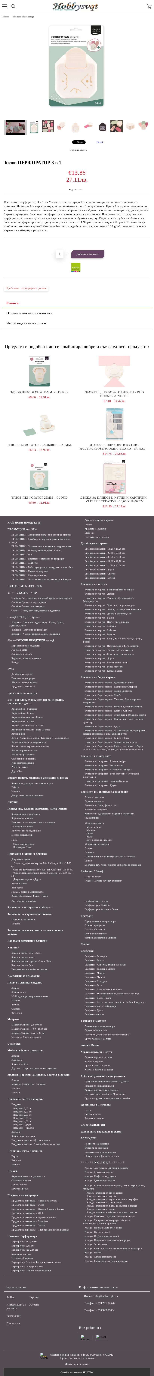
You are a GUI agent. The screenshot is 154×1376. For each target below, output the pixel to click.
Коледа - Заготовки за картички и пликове (106, 1168)
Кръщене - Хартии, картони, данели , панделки (35, 634)
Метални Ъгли (94, 827)
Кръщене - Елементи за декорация (29, 629)
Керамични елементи (22, 818)
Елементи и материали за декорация (104, 791)
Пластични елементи (22, 826)
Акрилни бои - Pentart (22, 713)
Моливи (15, 1088)
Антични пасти (19, 883)
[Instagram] (92, 1318)
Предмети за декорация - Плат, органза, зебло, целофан (40, 1229)
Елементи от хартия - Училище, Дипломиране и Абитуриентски (108, 600)
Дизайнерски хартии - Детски (100, 578)
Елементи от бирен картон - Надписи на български (111, 686)
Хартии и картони (94, 1061)
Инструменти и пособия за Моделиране (105, 1094)
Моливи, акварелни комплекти (100, 937)
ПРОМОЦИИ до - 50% (22, 529)
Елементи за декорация (23, 678)
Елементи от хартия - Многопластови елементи (109, 654)
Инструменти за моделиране (26, 830)
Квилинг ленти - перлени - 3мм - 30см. (31, 961)
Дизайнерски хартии (21, 674)
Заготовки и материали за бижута (29, 907)
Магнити (91, 830)
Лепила (88, 524)
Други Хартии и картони (97, 1065)
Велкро (15, 1004)
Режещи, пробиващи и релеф (99, 1086)
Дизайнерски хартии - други (99, 569)
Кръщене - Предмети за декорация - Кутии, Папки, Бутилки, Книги (36, 624)
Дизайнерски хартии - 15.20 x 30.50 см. (105, 565)
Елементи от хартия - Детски (100, 593)
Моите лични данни (77, 1364)
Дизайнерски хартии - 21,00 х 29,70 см (105, 561)
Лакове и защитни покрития (99, 520)
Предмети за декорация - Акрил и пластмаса (34, 1200)
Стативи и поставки (95, 929)
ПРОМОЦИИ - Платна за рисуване (29, 571)
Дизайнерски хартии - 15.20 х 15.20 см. (105, 549)
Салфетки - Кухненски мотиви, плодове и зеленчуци (112, 993)
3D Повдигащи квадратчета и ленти (29, 996)
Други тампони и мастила (98, 1038)
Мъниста (15, 791)
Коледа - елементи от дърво (101, 1209)
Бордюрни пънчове (21, 1254)
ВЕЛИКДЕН (88, 1138)
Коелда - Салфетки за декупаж (100, 1176)
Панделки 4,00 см (22, 1121)
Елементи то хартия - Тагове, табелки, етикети (109, 650)
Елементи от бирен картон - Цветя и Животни (108, 710)
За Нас (10, 1297)
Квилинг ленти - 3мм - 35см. (26, 953)
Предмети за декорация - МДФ (27, 1213)
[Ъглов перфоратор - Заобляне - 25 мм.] (39, 424)
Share (80, 142)
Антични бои (18, 734)
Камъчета (16, 1160)
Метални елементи (94, 823)
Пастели (15, 1092)
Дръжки (15, 1056)
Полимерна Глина (22, 847)
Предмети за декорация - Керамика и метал (33, 1217)
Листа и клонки (92, 1114)
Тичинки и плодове (94, 1118)
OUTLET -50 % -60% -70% (25, 586)
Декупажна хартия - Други (27, 879)
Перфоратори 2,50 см (22, 1245)
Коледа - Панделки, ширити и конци (103, 1227)
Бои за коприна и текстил (24, 750)
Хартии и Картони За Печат (99, 1069)
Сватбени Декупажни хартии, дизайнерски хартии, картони (41, 598)
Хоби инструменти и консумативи (103, 1076)
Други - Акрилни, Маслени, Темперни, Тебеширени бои (40, 738)
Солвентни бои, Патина (23, 758)
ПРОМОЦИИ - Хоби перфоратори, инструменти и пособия (42, 567)
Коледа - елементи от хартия (101, 1196)
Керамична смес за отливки (25, 814)
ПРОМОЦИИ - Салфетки (24, 563)
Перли (14, 1156)
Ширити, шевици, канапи (24, 682)
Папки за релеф (93, 876)
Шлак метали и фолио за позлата (102, 1156)
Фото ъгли (16, 1013)
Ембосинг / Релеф (92, 871)
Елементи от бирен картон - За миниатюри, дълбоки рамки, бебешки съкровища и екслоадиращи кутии (114, 732)
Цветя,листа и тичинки (96, 1104)
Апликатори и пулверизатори (100, 1026)
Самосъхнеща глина (23, 844)
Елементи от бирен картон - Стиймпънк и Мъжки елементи (115, 715)
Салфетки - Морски (95, 973)
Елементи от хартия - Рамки (99, 617)
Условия (34, 1304)
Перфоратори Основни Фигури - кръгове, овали (36, 1262)
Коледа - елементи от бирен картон (105, 1193)
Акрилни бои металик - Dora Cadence (30, 729)
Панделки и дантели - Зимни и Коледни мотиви (35, 1144)
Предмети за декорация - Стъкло (28, 1225)
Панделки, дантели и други (25, 1099)
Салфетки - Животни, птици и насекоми (105, 964)
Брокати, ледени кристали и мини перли (32, 783)
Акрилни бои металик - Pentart (27, 717)
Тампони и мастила (93, 1020)
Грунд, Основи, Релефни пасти (27, 892)
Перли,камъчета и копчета (25, 1151)
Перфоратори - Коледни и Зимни (102, 909)
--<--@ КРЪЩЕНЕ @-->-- (24, 617)
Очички (89, 848)
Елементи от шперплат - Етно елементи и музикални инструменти (111, 775)
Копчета (15, 1164)
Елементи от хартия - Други (99, 658)
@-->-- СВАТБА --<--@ (22, 592)
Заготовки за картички (23, 919)
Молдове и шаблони (21, 835)
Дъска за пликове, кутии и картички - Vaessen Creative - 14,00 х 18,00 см (114, 499)
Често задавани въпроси (26, 323)
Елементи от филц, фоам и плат (101, 805)
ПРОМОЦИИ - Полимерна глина (28, 575)
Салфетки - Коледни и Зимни (100, 969)
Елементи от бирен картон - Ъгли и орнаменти (108, 691)
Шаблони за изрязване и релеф (101, 1131)
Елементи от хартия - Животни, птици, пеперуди (110, 605)
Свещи (85, 944)
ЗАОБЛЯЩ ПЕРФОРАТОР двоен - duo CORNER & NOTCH (114, 394)
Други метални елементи (99, 840)
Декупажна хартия (20, 859)
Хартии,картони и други (96, 1052)
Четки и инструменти (95, 933)
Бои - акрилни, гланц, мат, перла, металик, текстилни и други (36, 701)
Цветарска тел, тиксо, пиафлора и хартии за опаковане (113, 865)
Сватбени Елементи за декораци (27, 606)
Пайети (15, 787)
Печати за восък (19, 1188)
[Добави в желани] (147, 244)
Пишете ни (13, 1323)
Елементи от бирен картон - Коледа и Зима (107, 738)
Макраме (13, 1019)
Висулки (13, 802)
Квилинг (13, 947)
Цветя (88, 1110)
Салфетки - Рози (93, 985)
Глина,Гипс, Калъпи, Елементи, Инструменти (37, 808)
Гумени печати (19, 1184)
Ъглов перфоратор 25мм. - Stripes (39, 392)
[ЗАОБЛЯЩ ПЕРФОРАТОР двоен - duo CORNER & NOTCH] (114, 372)
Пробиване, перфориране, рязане (26, 288)
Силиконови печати (21, 1180)
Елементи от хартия (94, 584)
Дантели (15, 1132)
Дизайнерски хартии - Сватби (100, 573)
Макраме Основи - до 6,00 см (26, 1024)
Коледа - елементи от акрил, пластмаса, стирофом (112, 1199)
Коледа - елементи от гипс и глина (104, 1202)
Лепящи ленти (18, 992)
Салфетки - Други (94, 1010)
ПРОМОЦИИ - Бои (21, 554)
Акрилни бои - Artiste (22, 721)
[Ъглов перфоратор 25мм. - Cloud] (39, 477)
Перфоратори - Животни (97, 905)
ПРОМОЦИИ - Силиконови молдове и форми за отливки (41, 534)
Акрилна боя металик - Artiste (27, 725)
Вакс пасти (17, 887)
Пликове (15, 923)
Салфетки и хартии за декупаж (100, 1152)
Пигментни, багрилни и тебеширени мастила (108, 1034)
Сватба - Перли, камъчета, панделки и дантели (35, 610)
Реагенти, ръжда (19, 767)
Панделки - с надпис (23, 1128)
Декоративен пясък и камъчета (27, 795)
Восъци (15, 1080)
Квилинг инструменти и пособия (101, 1090)
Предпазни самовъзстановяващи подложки (107, 1081)
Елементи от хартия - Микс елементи (104, 666)
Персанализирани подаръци (25, 645)
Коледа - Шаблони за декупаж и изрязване (106, 1261)
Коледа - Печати (93, 1252)
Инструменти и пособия (97, 537)
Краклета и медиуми (95, 528)
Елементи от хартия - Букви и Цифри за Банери (109, 589)
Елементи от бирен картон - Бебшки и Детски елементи (113, 706)
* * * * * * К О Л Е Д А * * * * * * (102, 1162)
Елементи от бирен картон (98, 677)
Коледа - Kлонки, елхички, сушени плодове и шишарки (113, 1248)
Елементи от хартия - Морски (100, 634)
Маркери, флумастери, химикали (28, 1084)
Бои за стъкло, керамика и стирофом (30, 746)
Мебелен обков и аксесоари (25, 1050)
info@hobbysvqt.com (106, 1296)
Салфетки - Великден (96, 956)
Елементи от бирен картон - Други (102, 726)
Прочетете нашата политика (77, 1358)
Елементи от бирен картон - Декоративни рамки (109, 682)
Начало (6, 17)
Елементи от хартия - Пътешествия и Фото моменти (112, 646)
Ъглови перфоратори (22, 1258)
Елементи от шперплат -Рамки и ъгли (104, 765)
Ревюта (12, 303)
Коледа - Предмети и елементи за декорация (107, 1240)
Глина (14, 840)
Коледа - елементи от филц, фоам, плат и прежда (112, 1205)
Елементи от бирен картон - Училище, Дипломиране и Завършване (112, 701)
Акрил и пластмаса (94, 797)
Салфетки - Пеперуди (96, 981)
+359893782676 (105, 1303)
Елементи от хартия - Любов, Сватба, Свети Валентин (113, 609)
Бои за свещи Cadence (22, 754)
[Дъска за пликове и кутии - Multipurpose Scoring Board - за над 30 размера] (114, 424)
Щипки (88, 860)
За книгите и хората (21, 654)
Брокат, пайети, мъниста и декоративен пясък (38, 777)
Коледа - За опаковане (96, 1244)
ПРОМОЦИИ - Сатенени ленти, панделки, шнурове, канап (41, 546)
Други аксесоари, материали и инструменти (33, 1068)
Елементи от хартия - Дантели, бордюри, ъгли (108, 613)
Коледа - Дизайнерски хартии (100, 1180)
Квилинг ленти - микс (22, 957)
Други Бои (16, 771)
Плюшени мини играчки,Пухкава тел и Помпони (110, 856)
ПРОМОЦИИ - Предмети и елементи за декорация (37, 558)
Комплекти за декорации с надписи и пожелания (109, 813)
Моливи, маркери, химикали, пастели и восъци (38, 1074)
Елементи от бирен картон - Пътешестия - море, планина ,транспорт (113, 721)
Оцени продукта (78, 150)
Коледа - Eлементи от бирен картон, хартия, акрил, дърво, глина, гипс (114, 1187)
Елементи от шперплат (96, 756)
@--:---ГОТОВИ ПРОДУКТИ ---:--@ (31, 640)
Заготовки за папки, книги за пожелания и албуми (35, 932)
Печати (12, 1171)
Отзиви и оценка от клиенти (29, 313)
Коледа (15, 662)
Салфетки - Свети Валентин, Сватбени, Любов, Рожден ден (115, 1002)
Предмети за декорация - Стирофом (29, 1221)
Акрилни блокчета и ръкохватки (28, 1176)
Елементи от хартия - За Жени (100, 626)
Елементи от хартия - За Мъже (100, 630)
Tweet (99, 142)
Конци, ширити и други (23, 1136)
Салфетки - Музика (95, 977)
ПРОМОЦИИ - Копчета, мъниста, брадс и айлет (36, 550)
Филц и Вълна (90, 1045)
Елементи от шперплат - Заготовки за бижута (108, 769)
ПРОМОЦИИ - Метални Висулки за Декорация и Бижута (41, 579)
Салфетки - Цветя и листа (98, 998)
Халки (90, 836)
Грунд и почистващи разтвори (100, 921)
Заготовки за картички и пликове (29, 914)
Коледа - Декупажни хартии (99, 1172)
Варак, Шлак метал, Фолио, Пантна (29, 896)
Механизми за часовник (97, 844)
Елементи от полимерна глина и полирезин (33, 822)
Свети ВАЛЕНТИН (93, 1125)
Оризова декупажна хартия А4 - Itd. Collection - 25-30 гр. (43, 869)
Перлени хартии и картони (98, 1057)
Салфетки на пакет (94, 1014)
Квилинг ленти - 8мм (22, 965)
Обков (90, 833)
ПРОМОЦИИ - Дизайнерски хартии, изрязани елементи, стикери (39, 541)
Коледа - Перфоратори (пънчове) (102, 1236)
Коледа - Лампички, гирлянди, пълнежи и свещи (109, 1216)
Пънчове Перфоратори (24, 17)
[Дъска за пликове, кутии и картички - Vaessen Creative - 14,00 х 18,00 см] (114, 477)
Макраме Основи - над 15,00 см (28, 1033)
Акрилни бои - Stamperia (24, 709)
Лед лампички (92, 817)
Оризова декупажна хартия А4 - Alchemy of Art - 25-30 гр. (41, 865)
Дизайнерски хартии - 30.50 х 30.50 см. (105, 557)
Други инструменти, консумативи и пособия (107, 1098)
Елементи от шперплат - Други (100, 785)
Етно (11, 668)
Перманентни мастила (96, 1030)
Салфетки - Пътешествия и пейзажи (103, 989)
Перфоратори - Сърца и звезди (27, 1266)
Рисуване (87, 916)
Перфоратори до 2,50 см (24, 1241)
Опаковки (14, 1043)
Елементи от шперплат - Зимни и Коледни (106, 781)
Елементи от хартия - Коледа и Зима (103, 671)
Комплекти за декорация (24, 976)
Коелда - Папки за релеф (97, 1232)
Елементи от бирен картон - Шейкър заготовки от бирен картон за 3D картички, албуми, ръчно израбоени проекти (113, 748)
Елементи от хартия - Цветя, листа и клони (107, 622)
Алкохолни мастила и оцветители (28, 742)
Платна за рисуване (95, 925)
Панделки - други (22, 1124)
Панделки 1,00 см (22, 1111)
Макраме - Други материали (26, 1037)
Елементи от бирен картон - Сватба (103, 695)
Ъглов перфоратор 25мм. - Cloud (39, 497)
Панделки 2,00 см (22, 1115)
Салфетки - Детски (94, 960)
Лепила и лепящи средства (25, 982)
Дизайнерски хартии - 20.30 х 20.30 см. (105, 553)
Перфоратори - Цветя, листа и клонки (31, 1270)
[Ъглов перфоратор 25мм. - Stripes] (39, 372)
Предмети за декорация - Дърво (27, 1205)
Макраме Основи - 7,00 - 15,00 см (29, 1029)
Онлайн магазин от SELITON (77, 1372)
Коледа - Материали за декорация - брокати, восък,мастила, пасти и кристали (106, 1222)
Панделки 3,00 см (22, 1118)
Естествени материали (96, 809)
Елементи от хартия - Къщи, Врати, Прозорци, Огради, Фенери (112, 640)
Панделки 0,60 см (22, 1108)
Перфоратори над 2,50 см (24, 1250)
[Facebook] (84, 1318)
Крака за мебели (19, 1064)
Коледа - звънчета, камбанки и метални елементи (112, 1212)
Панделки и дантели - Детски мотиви (30, 1140)
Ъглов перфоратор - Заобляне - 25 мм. (39, 444)
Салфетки (87, 951)
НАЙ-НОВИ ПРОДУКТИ (24, 522)
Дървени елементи (94, 801)
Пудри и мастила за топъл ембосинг (103, 880)
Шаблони (89, 533)
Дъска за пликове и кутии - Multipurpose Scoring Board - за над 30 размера (114, 447)
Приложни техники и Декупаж (27, 853)
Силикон (15, 1008)
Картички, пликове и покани (26, 658)
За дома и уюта (19, 650)
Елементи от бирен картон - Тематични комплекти (111, 742)
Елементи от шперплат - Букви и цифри (105, 761)
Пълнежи (89, 852)
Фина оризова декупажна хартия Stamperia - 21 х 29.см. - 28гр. (41, 874)
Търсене (34, 1297)
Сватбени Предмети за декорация (28, 602)
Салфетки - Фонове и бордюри (100, 1006)
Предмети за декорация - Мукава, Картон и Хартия (38, 1209)
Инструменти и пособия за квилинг (29, 969)
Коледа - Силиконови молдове (100, 1256)
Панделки (16, 1104)
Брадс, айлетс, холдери (22, 693)
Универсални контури (22, 763)
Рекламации (14, 1316)
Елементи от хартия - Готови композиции (106, 662)
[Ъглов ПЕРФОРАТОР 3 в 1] (77, 115)
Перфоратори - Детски (96, 901)
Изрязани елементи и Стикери (27, 940)
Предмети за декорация (23, 686)
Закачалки (16, 1060)
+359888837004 (105, 1310)
